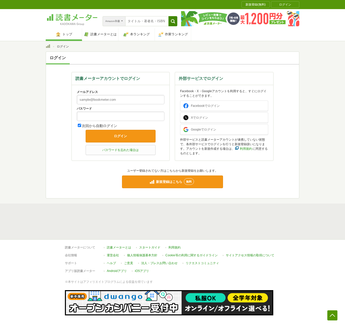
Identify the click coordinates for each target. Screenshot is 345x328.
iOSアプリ (142, 270)
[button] (172, 21)
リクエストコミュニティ (202, 263)
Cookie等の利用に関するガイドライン (191, 255)
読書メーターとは (119, 247)
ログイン (120, 136)
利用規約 (174, 247)
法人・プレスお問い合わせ (159, 263)
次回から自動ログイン (99, 126)
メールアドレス (87, 92)
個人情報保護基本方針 (142, 255)
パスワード (84, 108)
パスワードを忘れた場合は (120, 150)
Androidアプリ (117, 270)
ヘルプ (111, 263)
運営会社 (113, 255)
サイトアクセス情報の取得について (250, 255)
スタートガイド (149, 247)
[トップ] (48, 47)
